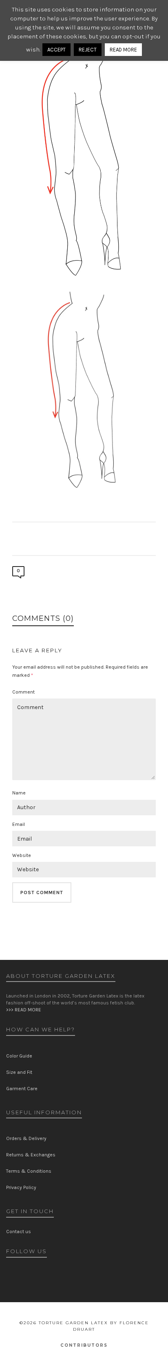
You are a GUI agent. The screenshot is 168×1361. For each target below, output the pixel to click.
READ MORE (123, 50)
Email (18, 824)
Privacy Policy (21, 1187)
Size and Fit (19, 1072)
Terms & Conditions (28, 1171)
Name (19, 793)
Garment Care (22, 1088)
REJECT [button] (88, 50)
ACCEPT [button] (56, 50)
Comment (23, 692)
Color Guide (19, 1056)
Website (21, 855)
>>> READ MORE (23, 1010)
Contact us (18, 1231)
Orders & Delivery (26, 1138)
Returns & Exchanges (30, 1155)
